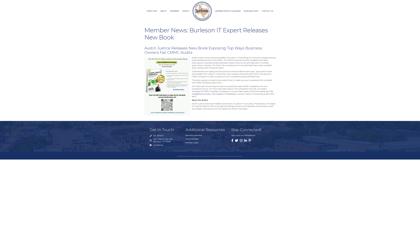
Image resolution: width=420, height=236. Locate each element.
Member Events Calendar (228, 11)
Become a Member (194, 135)
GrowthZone (238, 156)
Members (174, 11)
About (163, 11)
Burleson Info (251, 11)
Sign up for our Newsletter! (243, 135)
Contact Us (267, 11)
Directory (152, 11)
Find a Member (192, 139)
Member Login (192, 143)
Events (185, 11)
